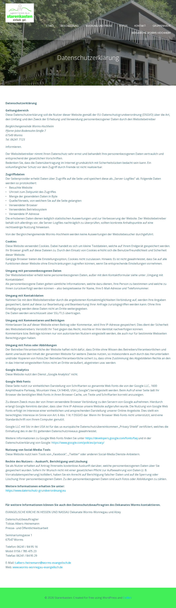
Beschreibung (70, 25)
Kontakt (140, 25)
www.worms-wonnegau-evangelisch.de (38, 567)
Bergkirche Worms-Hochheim (151, 33)
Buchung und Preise (99, 25)
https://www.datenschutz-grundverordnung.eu (36, 490)
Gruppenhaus (161, 25)
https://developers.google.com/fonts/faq (111, 438)
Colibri (127, 598)
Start (50, 25)
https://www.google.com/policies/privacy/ (77, 443)
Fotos (123, 25)
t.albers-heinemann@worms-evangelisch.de (43, 563)
